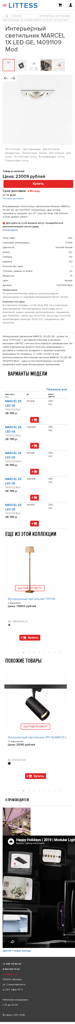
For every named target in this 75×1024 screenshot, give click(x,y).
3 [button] (29, 652)
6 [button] (44, 652)
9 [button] (60, 652)
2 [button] (23, 652)
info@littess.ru (10, 974)
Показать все (57, 389)
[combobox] (35, 191)
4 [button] (34, 652)
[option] (37, 593)
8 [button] (55, 652)
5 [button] (39, 652)
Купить (38, 184)
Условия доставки (13, 198)
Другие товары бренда (17, 950)
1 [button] (18, 652)
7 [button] (49, 652)
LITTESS (23, 5)
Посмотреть (10, 230)
